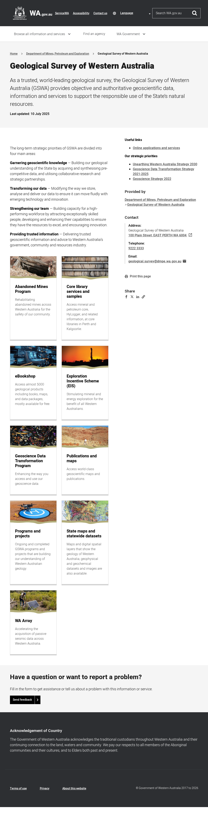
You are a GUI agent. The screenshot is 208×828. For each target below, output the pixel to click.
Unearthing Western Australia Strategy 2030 (165, 164)
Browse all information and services (39, 34)
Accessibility (81, 13)
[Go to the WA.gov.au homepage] (32, 13)
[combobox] (136, 13)
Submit (194, 13)
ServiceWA (62, 13)
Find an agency (94, 33)
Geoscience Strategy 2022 (152, 178)
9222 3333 (136, 248)
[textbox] (136, 13)
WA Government (128, 34)
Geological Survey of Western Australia (155, 204)
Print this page (140, 276)
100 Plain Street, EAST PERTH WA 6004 (157, 235)
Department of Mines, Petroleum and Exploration (57, 54)
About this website (74, 788)
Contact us (100, 13)
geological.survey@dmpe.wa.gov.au (154, 261)
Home (14, 54)
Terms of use (18, 788)
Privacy (44, 788)
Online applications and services (156, 148)
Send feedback (22, 700)
